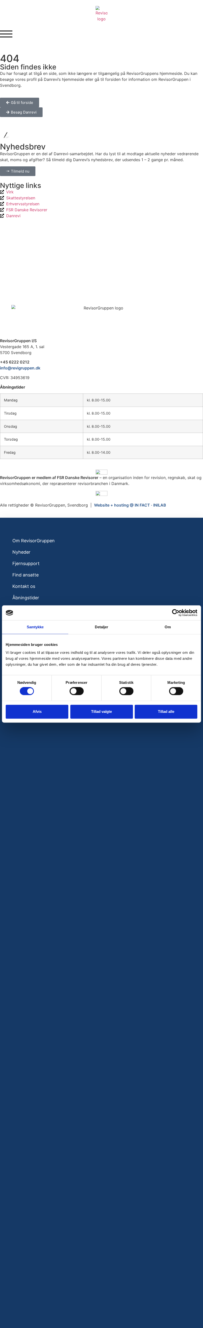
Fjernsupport (26, 563)
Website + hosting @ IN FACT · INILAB (130, 505)
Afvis (37, 711)
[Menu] (6, 34)
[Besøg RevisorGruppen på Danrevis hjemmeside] (101, 472)
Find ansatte (25, 574)
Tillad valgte (101, 711)
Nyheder (21, 552)
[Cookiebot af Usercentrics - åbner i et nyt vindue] (175, 612)
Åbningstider (25, 597)
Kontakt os (23, 586)
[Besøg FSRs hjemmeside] (101, 493)
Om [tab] (168, 627)
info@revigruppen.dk (20, 367)
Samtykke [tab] (35, 627)
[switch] (77, 691)
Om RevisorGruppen (33, 540)
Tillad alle (166, 711)
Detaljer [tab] (101, 627)
